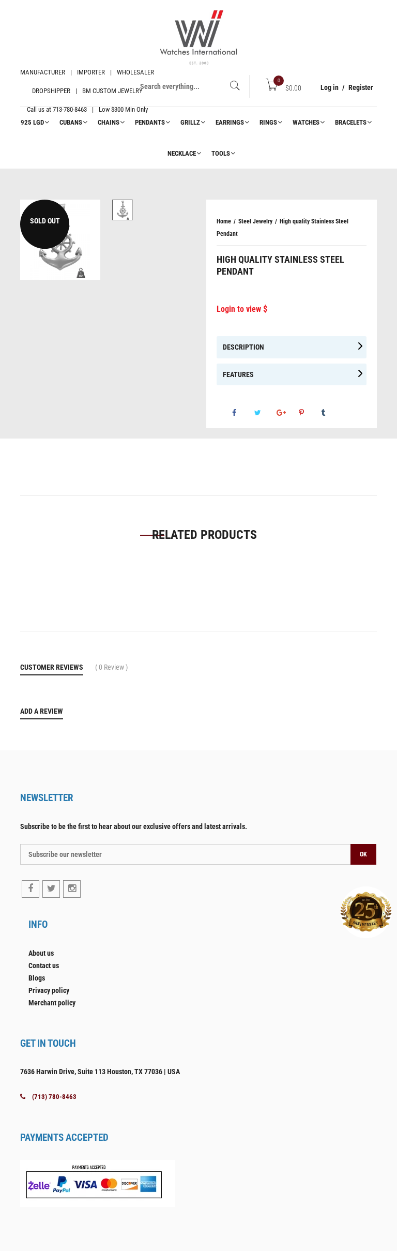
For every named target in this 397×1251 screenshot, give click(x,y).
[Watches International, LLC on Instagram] (72, 889)
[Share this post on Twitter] (264, 412)
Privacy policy (48, 990)
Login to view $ (242, 309)
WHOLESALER (135, 72)
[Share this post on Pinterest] (309, 412)
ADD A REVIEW (41, 711)
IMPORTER (91, 72)
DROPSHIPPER (51, 91)
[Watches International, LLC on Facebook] (30, 889)
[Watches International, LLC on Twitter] (51, 889)
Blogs (36, 978)
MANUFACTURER (42, 72)
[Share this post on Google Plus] (287, 412)
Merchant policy (51, 1003)
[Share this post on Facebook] (242, 412)
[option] (122, 210)
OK (363, 854)
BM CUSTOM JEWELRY (112, 91)
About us (41, 953)
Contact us (43, 965)
